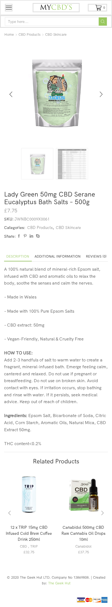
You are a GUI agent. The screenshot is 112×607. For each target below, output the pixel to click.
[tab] (18, 256)
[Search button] (103, 21)
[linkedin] (31, 236)
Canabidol (83, 546)
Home (9, 34)
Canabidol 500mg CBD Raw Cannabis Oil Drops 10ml (83, 533)
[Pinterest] (25, 236)
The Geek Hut (59, 583)
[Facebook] (19, 236)
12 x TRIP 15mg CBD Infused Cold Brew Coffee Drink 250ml (29, 533)
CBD (23, 546)
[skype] (37, 236)
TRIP (34, 546)
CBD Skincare (56, 34)
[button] (11, 94)
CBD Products (29, 34)
